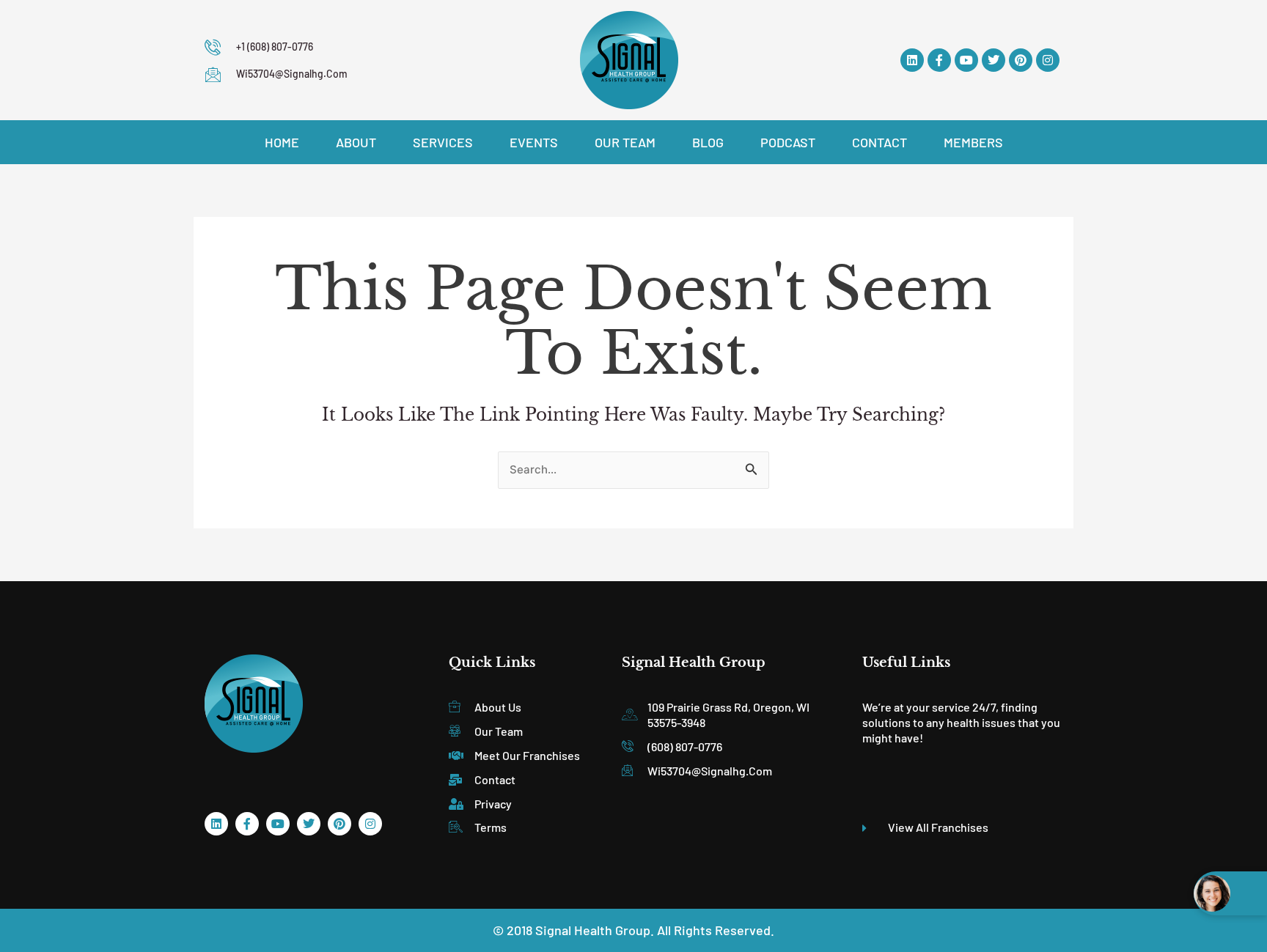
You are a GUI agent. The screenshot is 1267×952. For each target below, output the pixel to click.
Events (534, 142)
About (356, 142)
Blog (708, 142)
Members (973, 142)
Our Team (625, 142)
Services (443, 142)
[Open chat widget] (1230, 893)
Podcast (787, 142)
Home (282, 142)
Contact (879, 142)
